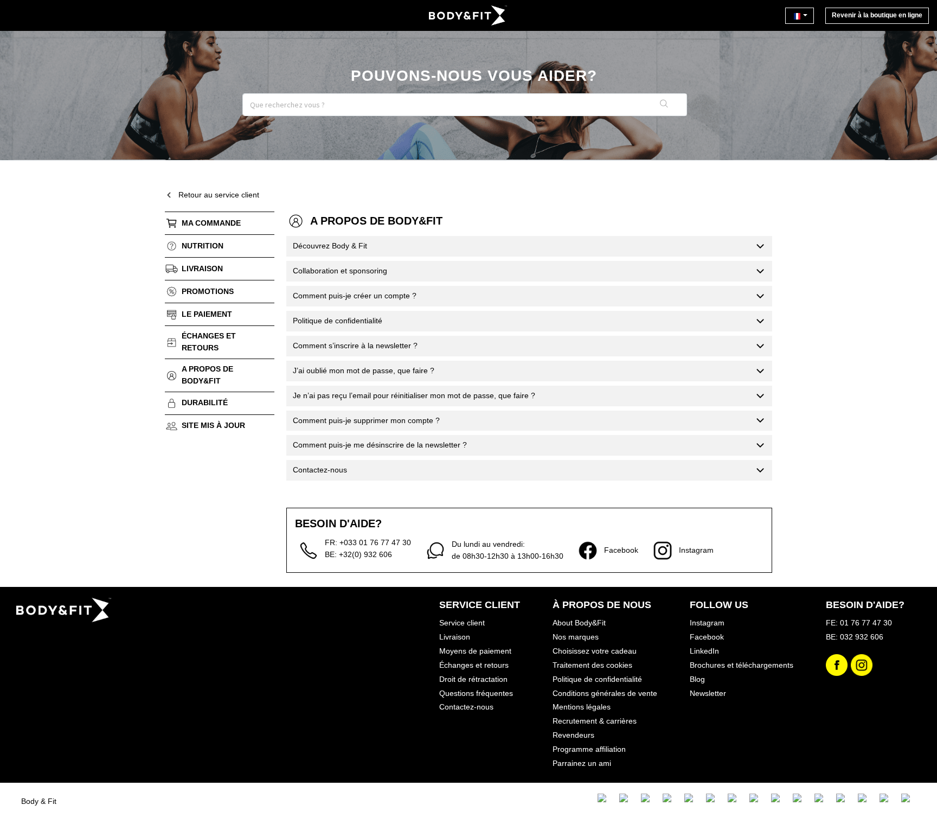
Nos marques (576, 636)
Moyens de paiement (475, 651)
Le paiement (207, 314)
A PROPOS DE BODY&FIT (207, 375)
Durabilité (205, 402)
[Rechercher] (664, 105)
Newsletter (708, 693)
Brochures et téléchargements (741, 665)
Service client (462, 622)
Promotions (208, 291)
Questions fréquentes (476, 693)
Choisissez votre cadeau (595, 651)
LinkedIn (704, 651)
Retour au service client (218, 194)
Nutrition (202, 245)
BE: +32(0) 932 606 (358, 554)
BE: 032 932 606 (854, 636)
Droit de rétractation (473, 679)
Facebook (707, 636)
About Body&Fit (579, 622)
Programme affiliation (589, 749)
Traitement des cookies (592, 665)
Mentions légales (582, 706)
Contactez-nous (466, 706)
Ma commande (211, 223)
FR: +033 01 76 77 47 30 (368, 542)
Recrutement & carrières (595, 721)
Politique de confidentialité (597, 679)
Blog (697, 679)
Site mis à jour (213, 425)
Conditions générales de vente (605, 693)
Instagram (707, 622)
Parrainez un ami (582, 763)
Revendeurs (573, 735)
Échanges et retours (209, 341)
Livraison (202, 268)
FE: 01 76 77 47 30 (859, 622)
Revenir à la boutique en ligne (877, 15)
